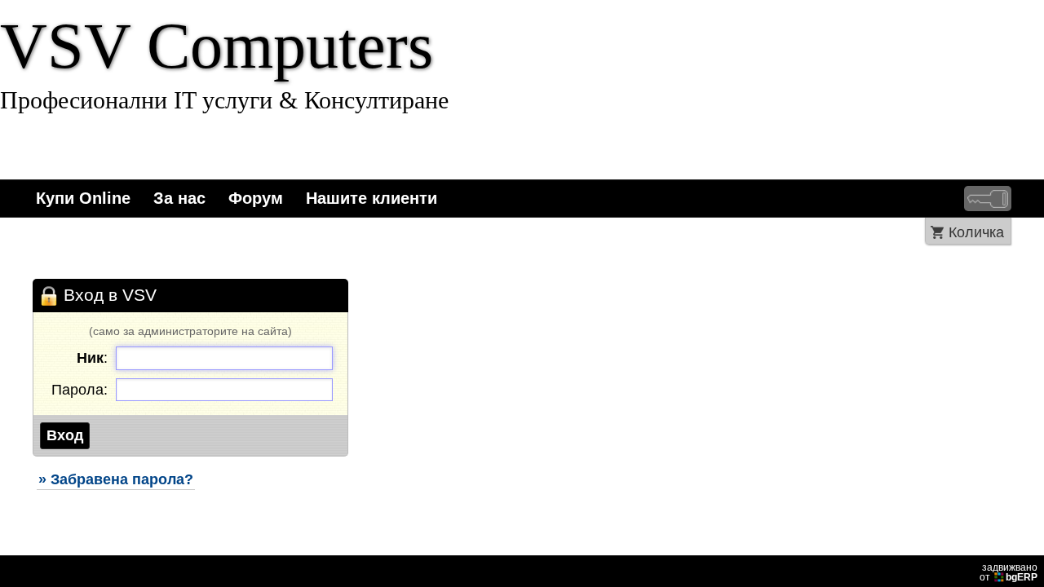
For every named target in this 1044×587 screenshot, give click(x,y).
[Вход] (987, 198)
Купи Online (83, 198)
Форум (255, 198)
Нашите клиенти (371, 198)
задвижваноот (1008, 572)
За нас (179, 198)
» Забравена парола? (115, 479)
